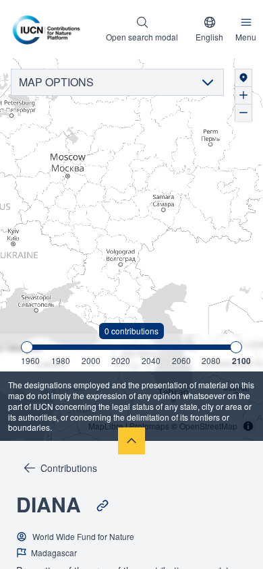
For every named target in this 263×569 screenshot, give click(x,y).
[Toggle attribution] (248, 426)
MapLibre (105, 425)
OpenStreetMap (208, 425)
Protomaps (149, 425)
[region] (131, 250)
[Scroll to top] (131, 440)
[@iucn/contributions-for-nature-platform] (49, 29)
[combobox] (209, 29)
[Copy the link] (102, 505)
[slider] (27, 347)
